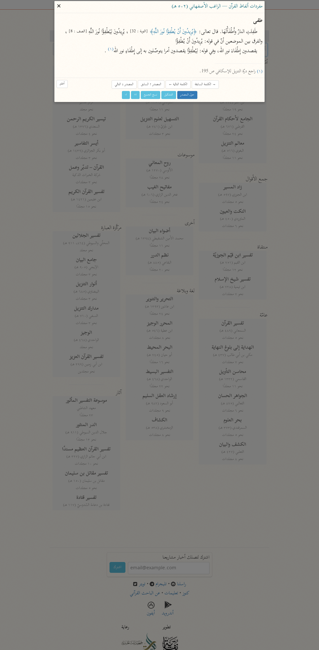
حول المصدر (187, 95)
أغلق (62, 84)
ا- (126, 95)
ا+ (135, 95)
